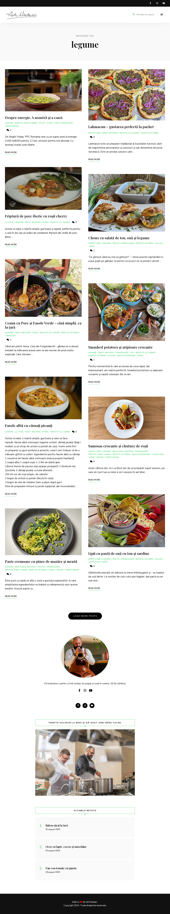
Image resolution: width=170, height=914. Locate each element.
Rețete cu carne (60, 222)
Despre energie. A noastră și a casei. (34, 117)
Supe (50, 123)
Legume (9, 123)
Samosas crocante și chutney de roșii (118, 446)
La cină (9, 222)
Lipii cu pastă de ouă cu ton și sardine (118, 553)
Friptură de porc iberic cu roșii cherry (36, 216)
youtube (163, 3)
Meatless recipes (25, 567)
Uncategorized (64, 123)
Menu (161, 14)
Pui (132, 352)
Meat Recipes (33, 222)
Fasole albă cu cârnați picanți (28, 425)
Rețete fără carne (26, 123)
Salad (159, 243)
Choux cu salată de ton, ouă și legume (119, 237)
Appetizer (94, 133)
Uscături (157, 454)
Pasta (41, 567)
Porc (46, 222)
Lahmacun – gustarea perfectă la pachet (121, 126)
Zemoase (10, 335)
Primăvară (53, 567)
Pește (116, 243)
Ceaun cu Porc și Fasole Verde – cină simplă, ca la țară (43, 325)
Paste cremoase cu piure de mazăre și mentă (41, 561)
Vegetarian (12, 126)
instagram (157, 3)
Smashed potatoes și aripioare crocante (120, 347)
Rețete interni (70, 332)
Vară (51, 570)
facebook (150, 3)
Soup (42, 123)
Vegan (60, 570)
